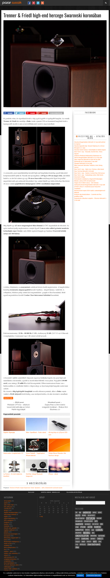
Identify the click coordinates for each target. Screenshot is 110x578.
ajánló (6, 503)
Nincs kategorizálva (9, 547)
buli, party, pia (8, 507)
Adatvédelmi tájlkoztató (93, 575)
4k (80, 512)
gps (96, 521)
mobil (86, 533)
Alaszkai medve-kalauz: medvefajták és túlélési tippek (90, 150)
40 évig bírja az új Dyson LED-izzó (58, 433)
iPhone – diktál (53, 474)
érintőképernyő (94, 544)
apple (94, 512)
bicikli (84, 515)
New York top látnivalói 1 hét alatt (84, 171)
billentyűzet (91, 515)
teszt (78, 541)
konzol (87, 530)
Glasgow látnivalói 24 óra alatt (83, 163)
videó (83, 541)
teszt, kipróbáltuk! (9, 563)
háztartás (6, 526)
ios (101, 524)
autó (78, 515)
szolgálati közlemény (10, 559)
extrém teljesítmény (9, 518)
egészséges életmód (10, 514)
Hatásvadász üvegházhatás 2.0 (13, 453)
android (87, 512)
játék (90, 527)
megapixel (78, 533)
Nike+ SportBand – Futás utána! (36, 432)
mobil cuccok (8, 543)
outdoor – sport (8, 551)
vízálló (89, 541)
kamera (97, 527)
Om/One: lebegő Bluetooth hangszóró (34, 475)
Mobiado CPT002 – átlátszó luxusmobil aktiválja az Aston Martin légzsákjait (18, 407)
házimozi (87, 524)
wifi (95, 541)
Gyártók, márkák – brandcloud (50, 492)
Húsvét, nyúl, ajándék (10, 528)
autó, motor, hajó (9, 505)
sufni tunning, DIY (9, 557)
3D (76, 512)
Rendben (80, 575)
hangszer (6, 522)
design (6, 510)
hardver (6, 524)
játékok (6, 532)
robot (77, 539)
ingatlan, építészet (9, 530)
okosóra (93, 536)
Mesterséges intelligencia (11, 541)
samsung (85, 538)
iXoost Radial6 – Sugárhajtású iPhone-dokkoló (35, 454)
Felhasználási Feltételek (74, 492)
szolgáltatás (7, 561)
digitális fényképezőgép (11, 512)
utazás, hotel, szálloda (10, 569)
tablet (100, 538)
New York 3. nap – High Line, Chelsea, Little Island (89, 169)
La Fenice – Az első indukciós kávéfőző (12, 475)
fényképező (79, 521)
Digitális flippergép (9, 432)
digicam (99, 518)
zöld (77, 544)
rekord (6, 555)
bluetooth (80, 518)
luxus (5, 539)
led (93, 530)
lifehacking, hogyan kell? (11, 538)
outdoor (101, 536)
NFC (93, 533)
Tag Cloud (31, 492)
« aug (41, 516)
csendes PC (7, 508)
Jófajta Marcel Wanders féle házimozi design (57, 454)
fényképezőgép (88, 521)
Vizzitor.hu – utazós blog (92, 137)
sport (93, 538)
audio (99, 512)
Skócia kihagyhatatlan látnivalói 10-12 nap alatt (88, 157)
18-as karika (7, 501)
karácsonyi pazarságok (11, 534)
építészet (83, 544)
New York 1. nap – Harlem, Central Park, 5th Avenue (89, 173)
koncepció (7, 536)
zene (100, 541)
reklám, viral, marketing (11, 553)
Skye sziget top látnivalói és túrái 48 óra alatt (87, 159)
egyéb (6, 516)
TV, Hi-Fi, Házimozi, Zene (11, 565)
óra (5, 549)
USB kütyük (7, 567)
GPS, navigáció (8, 520)
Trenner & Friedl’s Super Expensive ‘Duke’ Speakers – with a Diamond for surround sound (36, 488)
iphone (83, 527)
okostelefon (82, 536)
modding (6, 545)
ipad (77, 527)
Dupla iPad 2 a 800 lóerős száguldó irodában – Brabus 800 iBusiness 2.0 (55, 407)
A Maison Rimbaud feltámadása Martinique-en (87, 155)
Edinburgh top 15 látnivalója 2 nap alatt (85, 161)
